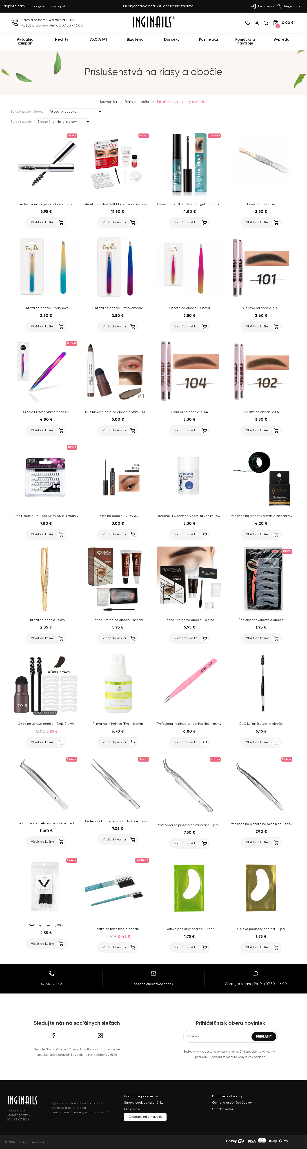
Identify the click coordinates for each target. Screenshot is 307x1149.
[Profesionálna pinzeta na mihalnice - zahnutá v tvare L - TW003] (45, 814)
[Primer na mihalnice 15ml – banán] (117, 714)
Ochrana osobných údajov (232, 1102)
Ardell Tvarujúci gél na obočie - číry (46, 204)
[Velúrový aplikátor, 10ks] (45, 916)
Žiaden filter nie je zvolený (57, 121)
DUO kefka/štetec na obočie (261, 723)
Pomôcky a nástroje (245, 41)
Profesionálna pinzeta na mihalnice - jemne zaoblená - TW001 (204, 825)
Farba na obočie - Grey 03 (118, 516)
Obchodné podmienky (141, 1096)
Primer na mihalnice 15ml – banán (118, 723)
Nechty (61, 40)
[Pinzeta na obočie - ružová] (189, 298)
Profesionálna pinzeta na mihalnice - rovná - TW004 (196, 723)
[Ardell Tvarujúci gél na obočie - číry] (45, 194)
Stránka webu (222, 1109)
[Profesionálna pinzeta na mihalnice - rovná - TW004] (189, 714)
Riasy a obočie (137, 102)
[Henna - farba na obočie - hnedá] (117, 610)
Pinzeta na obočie (261, 204)
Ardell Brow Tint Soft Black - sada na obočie (118, 204)
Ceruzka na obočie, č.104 (189, 412)
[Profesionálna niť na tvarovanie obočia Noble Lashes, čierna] (261, 506)
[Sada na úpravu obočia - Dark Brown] (45, 714)
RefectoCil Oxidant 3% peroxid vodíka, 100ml (190, 516)
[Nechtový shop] (153, 27)
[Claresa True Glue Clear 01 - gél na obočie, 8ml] (189, 194)
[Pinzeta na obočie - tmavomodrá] (117, 298)
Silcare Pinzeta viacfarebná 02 (46, 412)
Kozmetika (208, 40)
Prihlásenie (265, 6)
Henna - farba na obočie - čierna (189, 620)
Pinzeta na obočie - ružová (189, 308)
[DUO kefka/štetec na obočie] (261, 714)
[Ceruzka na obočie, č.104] (189, 402)
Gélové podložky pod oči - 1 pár (189, 929)
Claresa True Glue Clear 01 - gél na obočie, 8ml (192, 204)
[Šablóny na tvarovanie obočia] (261, 610)
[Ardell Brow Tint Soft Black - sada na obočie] (117, 194)
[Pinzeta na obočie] (261, 194)
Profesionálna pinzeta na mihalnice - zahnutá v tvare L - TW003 (61, 823)
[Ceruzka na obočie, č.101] (261, 298)
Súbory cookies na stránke (144, 1102)
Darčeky (172, 40)
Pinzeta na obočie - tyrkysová (46, 308)
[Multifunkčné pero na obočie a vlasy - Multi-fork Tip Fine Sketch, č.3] (117, 402)
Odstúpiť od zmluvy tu (145, 1116)
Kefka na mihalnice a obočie (118, 929)
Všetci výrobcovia (63, 111)
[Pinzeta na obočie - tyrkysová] (45, 298)
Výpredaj (282, 40)
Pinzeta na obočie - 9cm (46, 620)
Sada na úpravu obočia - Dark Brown (46, 723)
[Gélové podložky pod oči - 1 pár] (189, 919)
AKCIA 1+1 (98, 40)
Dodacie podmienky (227, 1096)
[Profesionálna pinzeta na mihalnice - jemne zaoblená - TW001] (189, 815)
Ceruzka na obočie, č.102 (261, 412)
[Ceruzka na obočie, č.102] (261, 402)
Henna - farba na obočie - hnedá (118, 620)
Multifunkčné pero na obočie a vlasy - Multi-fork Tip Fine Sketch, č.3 (135, 412)
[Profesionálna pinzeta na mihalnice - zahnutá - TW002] (261, 814)
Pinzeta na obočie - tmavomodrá (117, 308)
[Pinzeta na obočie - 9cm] (45, 610)
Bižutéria (135, 40)
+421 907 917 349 (60, 20)
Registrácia (292, 6)
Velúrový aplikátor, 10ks (46, 925)
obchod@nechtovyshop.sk (46, 6)
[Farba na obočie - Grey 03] (117, 506)
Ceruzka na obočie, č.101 (261, 308)
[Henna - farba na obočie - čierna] (189, 610)
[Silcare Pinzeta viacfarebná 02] (45, 402)
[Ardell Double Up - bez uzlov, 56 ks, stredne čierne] (45, 506)
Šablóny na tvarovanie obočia (261, 620)
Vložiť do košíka (42, 222)
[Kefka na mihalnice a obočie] (117, 919)
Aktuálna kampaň (25, 41)
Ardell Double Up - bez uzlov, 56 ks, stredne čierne (50, 516)
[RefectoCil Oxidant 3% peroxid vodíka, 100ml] (189, 506)
